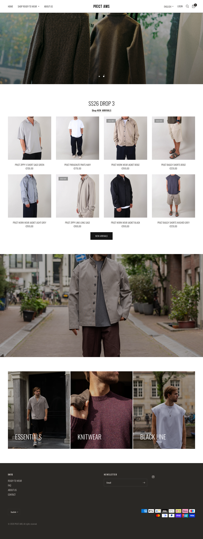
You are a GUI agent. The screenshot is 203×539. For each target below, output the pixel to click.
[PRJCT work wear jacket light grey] (29, 196)
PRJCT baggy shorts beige (173, 164)
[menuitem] (11, 6)
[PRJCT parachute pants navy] (77, 138)
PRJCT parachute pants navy (77, 164)
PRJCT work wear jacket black (125, 222)
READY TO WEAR (15, 480)
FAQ (9, 485)
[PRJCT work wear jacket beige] (125, 138)
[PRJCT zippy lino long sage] (77, 196)
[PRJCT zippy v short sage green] (29, 138)
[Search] (187, 6)
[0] (192, 6)
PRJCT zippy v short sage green (29, 164)
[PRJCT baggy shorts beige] (173, 138)
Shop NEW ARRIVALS (101, 110)
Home (10, 6)
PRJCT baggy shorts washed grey (173, 222)
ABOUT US (48, 6)
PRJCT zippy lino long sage (77, 222)
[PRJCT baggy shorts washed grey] (173, 196)
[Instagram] (155, 476)
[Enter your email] (144, 482)
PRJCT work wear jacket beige (125, 164)
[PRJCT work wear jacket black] (125, 196)
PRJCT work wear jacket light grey (29, 222)
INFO (10, 474)
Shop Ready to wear (27, 6)
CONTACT (12, 494)
